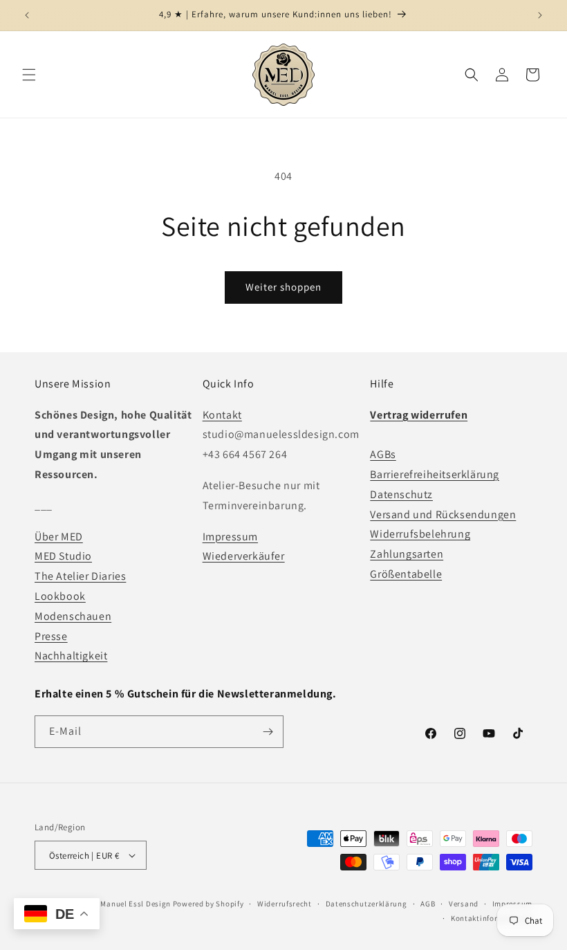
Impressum (230, 536)
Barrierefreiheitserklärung (434, 474)
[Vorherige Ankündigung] (27, 15)
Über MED (59, 536)
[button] (29, 75)
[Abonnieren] (267, 731)
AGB (427, 903)
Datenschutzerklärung (366, 903)
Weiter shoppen (283, 286)
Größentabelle (406, 574)
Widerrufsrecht (284, 903)
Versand (463, 903)
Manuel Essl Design (135, 903)
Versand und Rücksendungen (443, 514)
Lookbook (60, 596)
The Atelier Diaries (80, 576)
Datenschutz (401, 494)
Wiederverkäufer (244, 556)
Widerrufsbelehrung (420, 534)
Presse (51, 636)
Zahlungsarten (406, 554)
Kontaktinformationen (491, 918)
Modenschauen (73, 616)
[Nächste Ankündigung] (540, 15)
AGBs (383, 454)
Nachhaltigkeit (71, 655)
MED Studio (63, 556)
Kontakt (222, 415)
